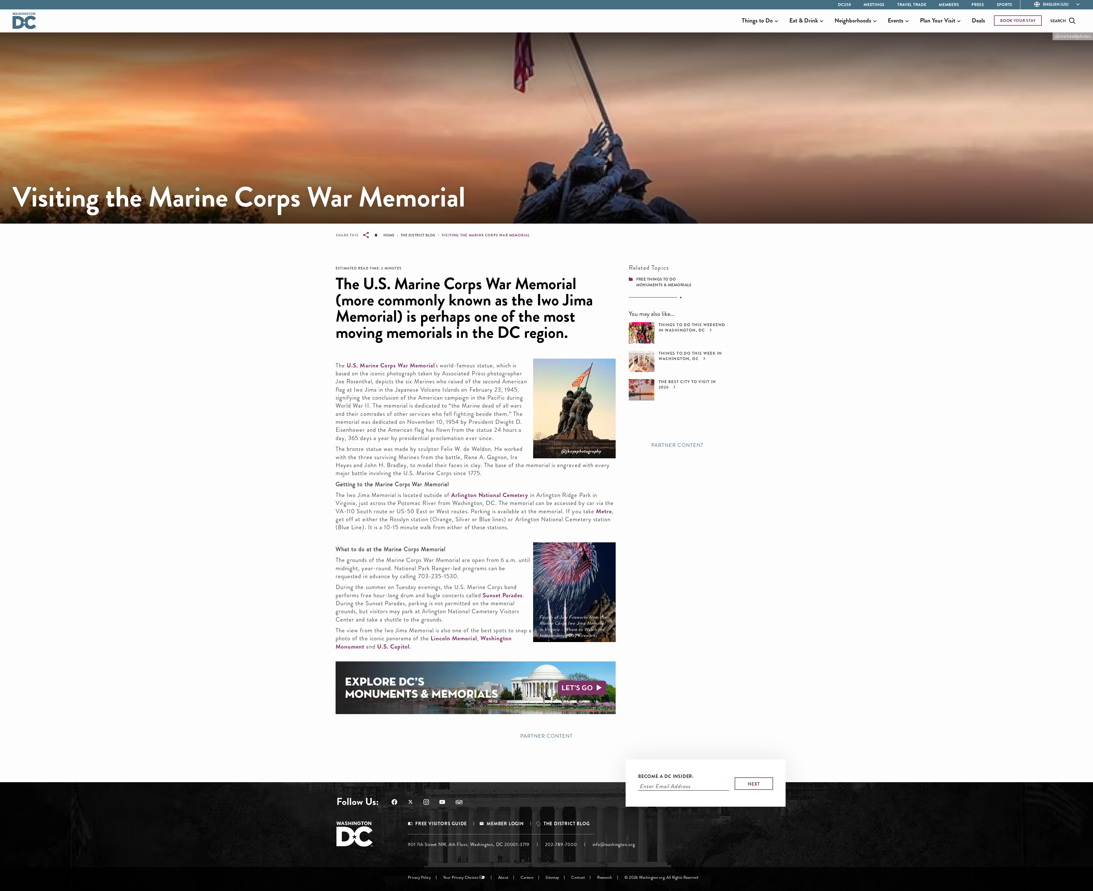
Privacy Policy (419, 877)
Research (604, 877)
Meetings (874, 4)
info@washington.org (614, 844)
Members (949, 4)
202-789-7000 (561, 844)
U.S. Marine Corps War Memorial (391, 365)
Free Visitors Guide (441, 823)
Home (388, 235)
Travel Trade (911, 4)
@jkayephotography (581, 451)
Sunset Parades (503, 595)
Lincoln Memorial (454, 638)
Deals (978, 20)
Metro (604, 511)
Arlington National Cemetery (489, 495)
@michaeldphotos (1073, 36)
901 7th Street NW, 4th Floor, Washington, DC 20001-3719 (468, 844)
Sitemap (552, 877)
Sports (1004, 4)
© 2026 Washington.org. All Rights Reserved (661, 877)
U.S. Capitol (393, 646)
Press (977, 4)
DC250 (844, 4)
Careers (527, 877)
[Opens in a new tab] (476, 687)
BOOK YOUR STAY (1018, 20)
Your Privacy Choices (460, 877)
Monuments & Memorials (664, 285)
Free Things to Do (656, 279)
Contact (578, 877)
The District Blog (418, 235)
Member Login (505, 823)
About (503, 877)
